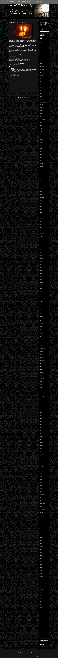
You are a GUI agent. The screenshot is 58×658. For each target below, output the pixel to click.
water (40, 565)
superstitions (42, 525)
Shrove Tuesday (42, 494)
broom (41, 99)
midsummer (41, 345)
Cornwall (41, 142)
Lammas (41, 304)
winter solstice (42, 582)
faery (40, 206)
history (41, 276)
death (41, 160)
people (41, 403)
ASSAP (41, 72)
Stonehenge (41, 513)
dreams (41, 178)
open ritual (41, 385)
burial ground (42, 104)
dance (41, 154)
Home (23, 95)
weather (41, 568)
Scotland (41, 479)
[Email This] (20, 63)
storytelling (41, 518)
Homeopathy (42, 280)
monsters (41, 351)
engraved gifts (42, 197)
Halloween (41, 261)
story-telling (41, 516)
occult (41, 381)
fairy (40, 209)
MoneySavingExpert (28, 53)
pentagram (41, 402)
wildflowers (41, 576)
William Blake (42, 579)
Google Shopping (11, 54)
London (41, 316)
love (40, 320)
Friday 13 (41, 236)
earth (40, 185)
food (40, 230)
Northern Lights (42, 378)
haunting (41, 267)
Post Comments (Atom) (25, 97)
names (41, 366)
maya (40, 335)
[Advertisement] (23, 86)
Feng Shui (41, 215)
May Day (41, 333)
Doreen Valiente (42, 172)
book (40, 93)
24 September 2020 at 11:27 (15, 75)
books (41, 96)
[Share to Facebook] (23, 63)
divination (41, 166)
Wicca (41, 573)
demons (41, 161)
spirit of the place (42, 503)
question (41, 448)
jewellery (41, 298)
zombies (41, 607)
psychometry (42, 443)
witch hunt (41, 586)
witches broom (42, 592)
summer (41, 519)
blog (40, 90)
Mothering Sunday (42, 360)
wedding (41, 570)
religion (41, 455)
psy (40, 439)
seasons (41, 485)
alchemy (41, 48)
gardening (41, 243)
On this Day (41, 384)
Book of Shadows (42, 94)
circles (41, 131)
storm (41, 515)
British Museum (42, 97)
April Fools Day (42, 66)
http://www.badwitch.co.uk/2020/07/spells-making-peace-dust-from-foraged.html (19, 61)
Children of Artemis (42, 126)
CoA (40, 134)
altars (40, 53)
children (41, 125)
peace (41, 399)
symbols (41, 528)
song (40, 500)
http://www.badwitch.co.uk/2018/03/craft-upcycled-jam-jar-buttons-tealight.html (19, 59)
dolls (40, 170)
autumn (41, 81)
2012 (40, 39)
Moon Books (41, 354)
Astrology (41, 75)
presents (41, 433)
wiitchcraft (41, 574)
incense (41, 288)
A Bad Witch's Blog (42, 42)
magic (41, 326)
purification (41, 445)
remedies (41, 457)
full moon (41, 239)
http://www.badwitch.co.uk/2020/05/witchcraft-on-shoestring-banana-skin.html (19, 58)
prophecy (41, 436)
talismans (41, 530)
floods (41, 222)
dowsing (41, 173)
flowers (41, 224)
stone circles (41, 512)
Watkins (41, 567)
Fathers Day (41, 212)
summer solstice (42, 521)
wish (40, 583)
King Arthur (41, 301)
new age (41, 369)
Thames (41, 540)
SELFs (41, 488)
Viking (41, 555)
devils (41, 164)
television (41, 537)
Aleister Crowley (42, 50)
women (41, 598)
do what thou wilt (42, 167)
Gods (40, 252)
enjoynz (32, 656)
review (41, 458)
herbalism (41, 273)
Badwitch (45, 22)
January (41, 297)
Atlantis (41, 78)
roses (40, 464)
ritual (40, 460)
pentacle (41, 400)
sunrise (41, 524)
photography (42, 409)
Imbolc (41, 286)
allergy (41, 51)
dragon (41, 175)
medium (41, 341)
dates (40, 157)
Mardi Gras (41, 332)
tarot (40, 534)
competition (41, 139)
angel (40, 60)
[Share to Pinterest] (23, 63)
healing (41, 270)
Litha (40, 313)
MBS (40, 336)
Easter (41, 188)
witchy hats (41, 595)
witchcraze (41, 591)
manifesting (41, 330)
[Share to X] (22, 63)
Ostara (41, 388)
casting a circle (42, 113)
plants (41, 412)
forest (41, 231)
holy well (41, 279)
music (41, 363)
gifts (40, 248)
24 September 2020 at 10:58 (15, 71)
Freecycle (18, 50)
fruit (40, 237)
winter (41, 580)
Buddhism (41, 100)
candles (16, 64)
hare (40, 264)
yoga (40, 604)
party (40, 397)
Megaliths (41, 342)
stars (40, 510)
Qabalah (41, 446)
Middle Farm (42, 344)
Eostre (41, 200)
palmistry (41, 394)
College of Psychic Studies (43, 135)
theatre (41, 543)
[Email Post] (18, 63)
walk (40, 561)
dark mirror (41, 155)
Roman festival (42, 463)
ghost (40, 246)
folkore (41, 228)
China (41, 128)
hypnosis (41, 285)
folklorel (41, 227)
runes (41, 467)
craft (40, 145)
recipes (41, 452)
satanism (41, 476)
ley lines (41, 310)
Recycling (19, 64)
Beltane (41, 84)
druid (40, 182)
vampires (41, 552)
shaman (41, 491)
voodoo (41, 558)
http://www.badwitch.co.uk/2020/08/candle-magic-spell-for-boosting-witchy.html (19, 60)
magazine (41, 324)
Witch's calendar (42, 588)
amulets (41, 57)
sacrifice (41, 473)
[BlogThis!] (21, 63)
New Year (41, 372)
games (41, 242)
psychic (41, 440)
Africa (41, 45)
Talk (40, 531)
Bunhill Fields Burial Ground (44, 102)
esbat (40, 203)
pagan (41, 390)
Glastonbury (41, 249)
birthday (41, 87)
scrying (41, 482)
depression (41, 163)
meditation (41, 339)
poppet (41, 424)
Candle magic (13, 64)
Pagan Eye (41, 391)
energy (41, 194)
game (41, 240)
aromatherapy (42, 69)
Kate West (41, 300)
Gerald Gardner (42, 245)
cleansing (41, 132)
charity (41, 122)
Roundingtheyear (42, 466)
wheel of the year (42, 571)
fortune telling (42, 233)
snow (40, 497)
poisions (41, 418)
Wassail (41, 564)
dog (40, 169)
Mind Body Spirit (42, 348)
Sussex (41, 527)
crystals (41, 148)
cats (40, 116)
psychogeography (42, 442)
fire (40, 221)
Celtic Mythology (42, 119)
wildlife (41, 577)
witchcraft (41, 589)
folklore (41, 225)
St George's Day (42, 509)
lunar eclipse (42, 323)
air (40, 47)
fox (40, 234)
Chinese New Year (42, 129)
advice (41, 44)
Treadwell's (41, 546)
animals (41, 63)
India (40, 289)
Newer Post (11, 95)
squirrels (41, 507)
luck (40, 321)
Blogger (37, 656)
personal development (43, 406)
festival (41, 218)
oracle (41, 387)
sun (40, 522)
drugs (41, 181)
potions (41, 427)
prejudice (41, 430)
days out (41, 158)
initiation (41, 291)
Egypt (41, 191)
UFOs (41, 549)
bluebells (41, 91)
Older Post (35, 95)
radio (40, 449)
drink (40, 179)
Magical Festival (42, 327)
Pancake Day (42, 396)
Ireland (41, 295)
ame (40, 54)
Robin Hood (41, 461)
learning (41, 307)
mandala (41, 329)
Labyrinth (41, 303)
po (40, 415)
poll (40, 421)
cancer (41, 107)
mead (41, 338)
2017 (40, 41)
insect (41, 292)
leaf (40, 306)
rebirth (41, 451)
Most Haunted (42, 357)
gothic (41, 255)
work (40, 601)
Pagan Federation (42, 393)
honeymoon (41, 282)
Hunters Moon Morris (43, 283)
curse (40, 151)
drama (41, 176)
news (40, 375)
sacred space (42, 470)
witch (40, 585)
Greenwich (41, 258)
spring (41, 506)
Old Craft (41, 382)
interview (41, 294)
